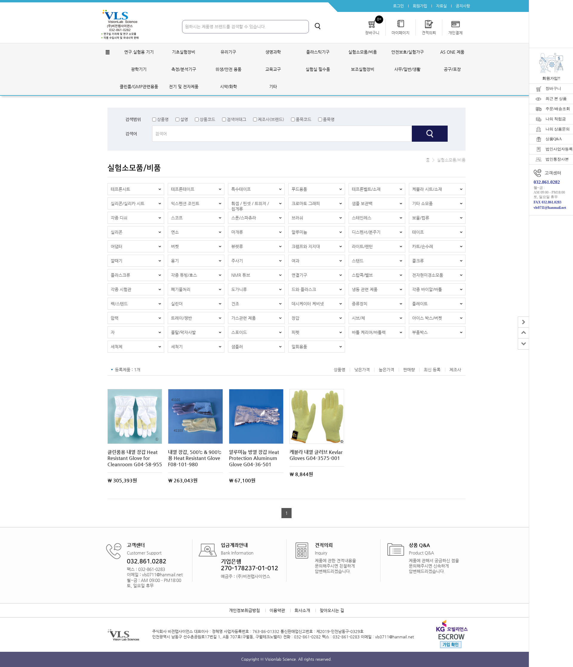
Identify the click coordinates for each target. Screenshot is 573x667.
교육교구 (273, 69)
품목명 (329, 119)
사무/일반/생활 (407, 69)
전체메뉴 (107, 52)
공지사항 (463, 6)
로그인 (398, 6)
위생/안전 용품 (228, 69)
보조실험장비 (362, 69)
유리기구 (228, 52)
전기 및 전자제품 (183, 86)
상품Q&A (554, 139)
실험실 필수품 (318, 69)
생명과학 (273, 52)
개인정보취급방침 (244, 610)
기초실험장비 (183, 52)
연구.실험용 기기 (139, 52)
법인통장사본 (557, 159)
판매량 (409, 369)
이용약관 (277, 610)
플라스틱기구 (317, 52)
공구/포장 (452, 69)
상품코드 (207, 119)
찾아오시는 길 (332, 610)
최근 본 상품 (556, 98)
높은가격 (386, 369)
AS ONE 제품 (452, 52)
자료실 (441, 6)
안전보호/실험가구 (407, 52)
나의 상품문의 (558, 129)
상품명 (163, 119)
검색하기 (317, 26)
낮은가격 (362, 369)
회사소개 (302, 610)
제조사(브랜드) (271, 119)
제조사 (455, 369)
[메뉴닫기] (523, 322)
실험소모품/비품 (362, 52)
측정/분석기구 (183, 69)
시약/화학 (228, 86)
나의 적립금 (556, 119)
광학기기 (139, 69)
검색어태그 (236, 119)
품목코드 (303, 119)
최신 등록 (432, 369)
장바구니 (553, 88)
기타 (273, 86)
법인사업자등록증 (559, 149)
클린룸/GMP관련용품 (139, 86)
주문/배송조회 (558, 108)
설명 (184, 119)
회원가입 (420, 6)
